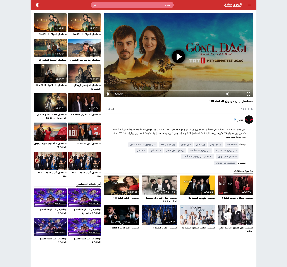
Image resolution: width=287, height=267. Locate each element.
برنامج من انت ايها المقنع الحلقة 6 (53, 240)
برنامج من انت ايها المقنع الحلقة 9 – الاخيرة (87, 211)
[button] (95, 5)
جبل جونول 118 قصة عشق (143, 144)
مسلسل (141, 150)
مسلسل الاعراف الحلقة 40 (87, 34)
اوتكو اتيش (215, 144)
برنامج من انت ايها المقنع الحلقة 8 (53, 211)
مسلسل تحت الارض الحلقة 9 (86, 114)
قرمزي (240, 120)
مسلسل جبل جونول (227, 156)
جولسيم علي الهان (175, 150)
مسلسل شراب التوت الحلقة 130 (86, 174)
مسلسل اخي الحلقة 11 (89, 143)
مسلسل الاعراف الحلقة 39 (53, 34)
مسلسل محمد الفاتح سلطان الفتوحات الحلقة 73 (52, 116)
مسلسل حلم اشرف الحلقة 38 (51, 85)
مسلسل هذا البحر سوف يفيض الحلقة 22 (50, 145)
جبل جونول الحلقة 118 (200, 150)
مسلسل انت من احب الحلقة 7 (85, 60)
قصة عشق (155, 150)
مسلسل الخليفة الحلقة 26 (53, 60)
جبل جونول (186, 144)
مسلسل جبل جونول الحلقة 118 (197, 156)
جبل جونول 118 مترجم (226, 150)
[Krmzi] (249, 123)
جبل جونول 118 (168, 144)
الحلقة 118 (232, 144)
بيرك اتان (200, 144)
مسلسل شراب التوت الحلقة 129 (52, 174)
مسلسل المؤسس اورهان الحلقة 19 (87, 87)
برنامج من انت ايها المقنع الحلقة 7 (87, 240)
